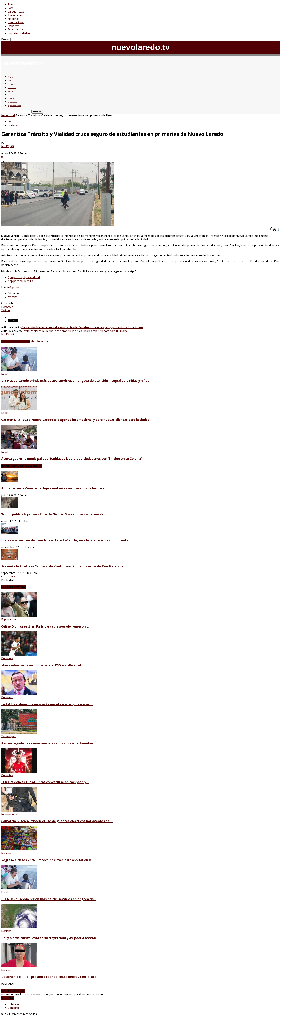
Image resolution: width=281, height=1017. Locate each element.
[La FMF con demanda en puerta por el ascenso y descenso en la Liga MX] (19, 694)
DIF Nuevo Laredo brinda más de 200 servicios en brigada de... (48, 899)
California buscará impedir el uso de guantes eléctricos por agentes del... (57, 821)
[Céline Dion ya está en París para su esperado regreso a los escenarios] (19, 616)
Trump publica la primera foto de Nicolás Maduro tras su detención (52, 514)
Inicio (4, 115)
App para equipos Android (24, 277)
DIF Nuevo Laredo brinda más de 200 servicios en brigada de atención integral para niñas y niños (75, 381)
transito (13, 297)
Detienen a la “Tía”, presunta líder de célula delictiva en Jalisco (48, 977)
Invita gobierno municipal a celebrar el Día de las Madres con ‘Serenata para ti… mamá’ (75, 331)
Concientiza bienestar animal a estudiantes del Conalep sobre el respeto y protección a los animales (82, 327)
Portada (13, 4)
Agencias (15, 287)
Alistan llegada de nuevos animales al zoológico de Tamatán (47, 743)
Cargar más (8, 576)
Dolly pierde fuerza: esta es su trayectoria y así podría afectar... (50, 938)
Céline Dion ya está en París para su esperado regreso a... (45, 626)
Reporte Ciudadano (19, 33)
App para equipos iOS (21, 281)
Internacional (16, 22)
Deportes (13, 26)
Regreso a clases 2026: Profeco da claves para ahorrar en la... (47, 860)
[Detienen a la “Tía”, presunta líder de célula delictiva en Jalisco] (19, 966)
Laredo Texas (16, 11)
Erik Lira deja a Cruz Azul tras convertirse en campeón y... (45, 782)
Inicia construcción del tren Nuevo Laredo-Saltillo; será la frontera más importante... (66, 540)
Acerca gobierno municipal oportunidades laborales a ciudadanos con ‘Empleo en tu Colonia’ (71, 458)
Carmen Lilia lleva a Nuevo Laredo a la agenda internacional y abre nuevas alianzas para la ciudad (75, 420)
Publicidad (14, 1004)
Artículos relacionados (15, 341)
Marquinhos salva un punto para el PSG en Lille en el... (42, 665)
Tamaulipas (15, 15)
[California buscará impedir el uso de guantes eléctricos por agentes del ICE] (19, 810)
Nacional (13, 18)
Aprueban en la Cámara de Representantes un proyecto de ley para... (54, 488)
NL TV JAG (7, 146)
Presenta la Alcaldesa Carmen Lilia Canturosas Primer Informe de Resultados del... (64, 566)
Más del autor (39, 341)
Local (11, 8)
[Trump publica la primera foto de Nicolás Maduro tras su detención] (9, 507)
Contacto (13, 1008)
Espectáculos (16, 29)
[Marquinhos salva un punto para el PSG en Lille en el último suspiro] (19, 655)
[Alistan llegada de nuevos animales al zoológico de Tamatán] (19, 732)
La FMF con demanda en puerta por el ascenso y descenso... (47, 704)
